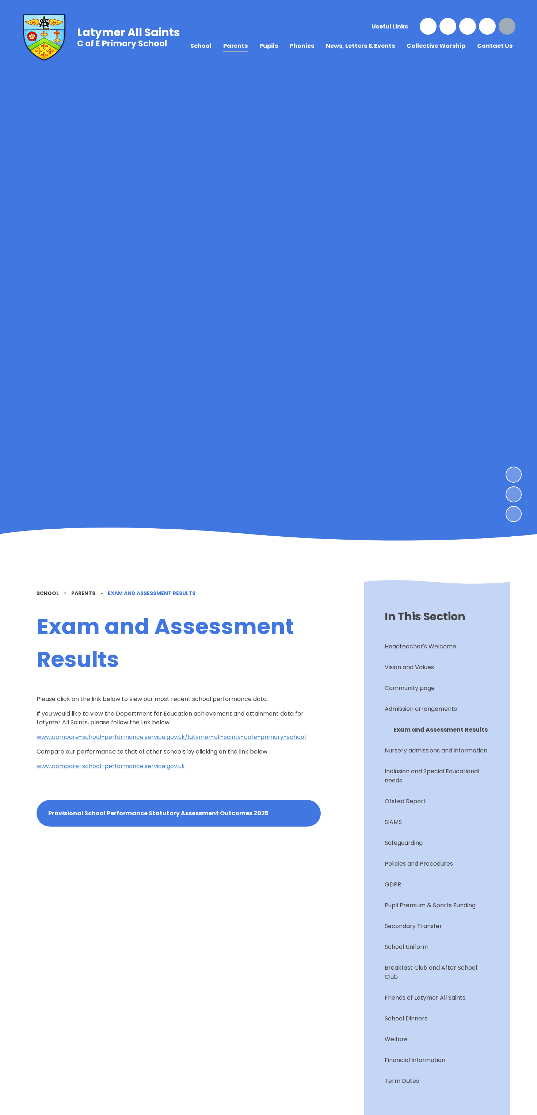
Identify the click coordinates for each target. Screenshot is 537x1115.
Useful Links (390, 26)
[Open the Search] (507, 26)
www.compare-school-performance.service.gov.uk (111, 766)
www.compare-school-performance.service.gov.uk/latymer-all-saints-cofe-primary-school (171, 737)
